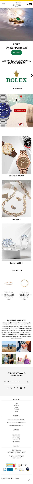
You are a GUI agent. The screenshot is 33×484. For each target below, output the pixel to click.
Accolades (16, 405)
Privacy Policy (16, 438)
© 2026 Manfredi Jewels (13, 478)
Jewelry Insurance (16, 457)
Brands (16, 407)
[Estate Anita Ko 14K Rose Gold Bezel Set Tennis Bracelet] (9, 283)
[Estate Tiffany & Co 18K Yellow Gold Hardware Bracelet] (24, 283)
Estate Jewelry (9, 292)
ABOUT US (16, 399)
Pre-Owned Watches (16, 176)
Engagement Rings (16, 263)
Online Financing (16, 450)
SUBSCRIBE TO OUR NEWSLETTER (16, 374)
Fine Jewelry (16, 219)
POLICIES (16, 430)
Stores (16, 454)
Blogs (16, 411)
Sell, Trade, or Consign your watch (16, 452)
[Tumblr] (17, 388)
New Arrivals (16, 270)
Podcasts (16, 409)
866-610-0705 (21, 419)
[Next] (30, 294)
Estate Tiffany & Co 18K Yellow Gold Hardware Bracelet (24, 296)
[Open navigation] (3, 4)
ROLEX (16, 44)
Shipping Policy (16, 434)
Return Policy (16, 436)
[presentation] (32, 76)
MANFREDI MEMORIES (16, 320)
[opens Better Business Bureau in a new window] (8, 470)
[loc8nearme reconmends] (27, 470)
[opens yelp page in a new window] (10, 466)
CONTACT (16, 415)
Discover (16, 52)
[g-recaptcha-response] (16, 483)
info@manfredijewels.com (16, 425)
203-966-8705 (21, 422)
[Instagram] (24, 388)
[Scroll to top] (29, 480)
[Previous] (2, 294)
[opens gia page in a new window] (22, 466)
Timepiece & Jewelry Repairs (16, 456)
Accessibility (16, 441)
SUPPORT (16, 446)
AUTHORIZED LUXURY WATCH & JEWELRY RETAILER (16, 62)
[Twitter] (11, 388)
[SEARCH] (27, 5)
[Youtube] (21, 388)
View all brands (16, 88)
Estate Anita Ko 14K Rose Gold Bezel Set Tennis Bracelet (9, 296)
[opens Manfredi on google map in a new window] (19, 470)
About (16, 403)
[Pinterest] (14, 388)
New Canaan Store (12, 422)
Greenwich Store (12, 419)
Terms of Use (16, 439)
